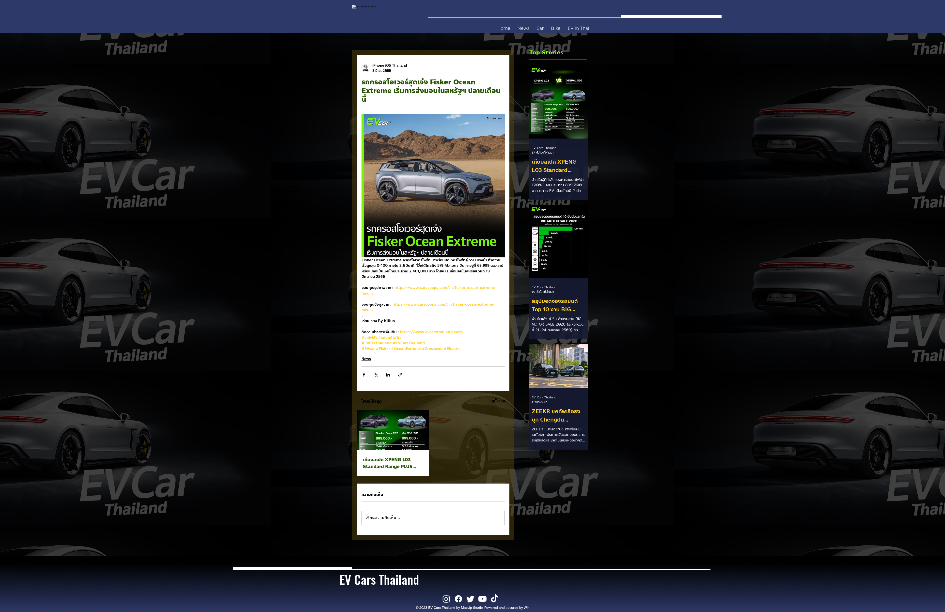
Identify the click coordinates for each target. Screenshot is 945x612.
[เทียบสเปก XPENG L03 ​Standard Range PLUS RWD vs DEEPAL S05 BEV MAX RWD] (393, 430)
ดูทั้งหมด (498, 400)
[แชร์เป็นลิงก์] (400, 374)
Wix (526, 608)
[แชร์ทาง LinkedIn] (388, 374)
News (366, 358)
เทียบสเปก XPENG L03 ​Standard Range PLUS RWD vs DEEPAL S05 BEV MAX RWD (392, 463)
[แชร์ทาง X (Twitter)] (376, 374)
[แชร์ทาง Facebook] (364, 374)
